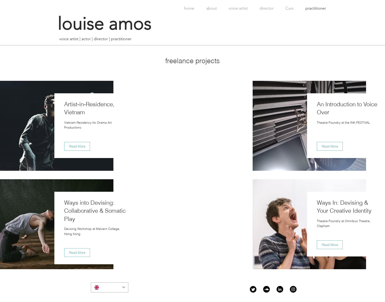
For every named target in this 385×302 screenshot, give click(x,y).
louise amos (105, 23)
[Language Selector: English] (109, 287)
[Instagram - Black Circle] (293, 289)
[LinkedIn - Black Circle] (279, 289)
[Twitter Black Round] (253, 289)
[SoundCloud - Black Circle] (266, 289)
